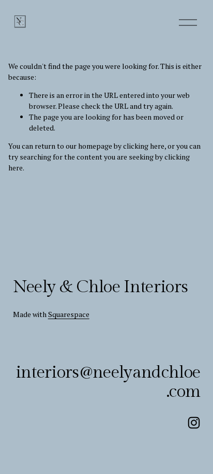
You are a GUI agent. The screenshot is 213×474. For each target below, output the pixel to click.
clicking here (143, 146)
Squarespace (68, 314)
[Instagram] (194, 422)
